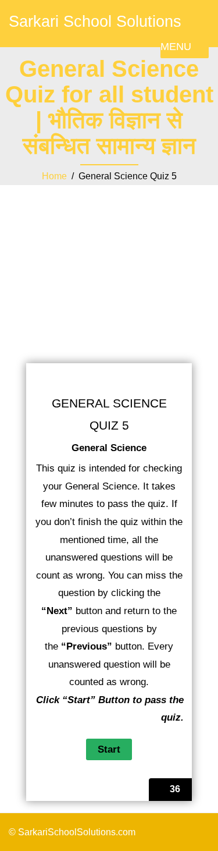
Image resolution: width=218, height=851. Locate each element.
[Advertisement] (109, 259)
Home (54, 176)
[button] (175, 46)
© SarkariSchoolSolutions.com (72, 832)
